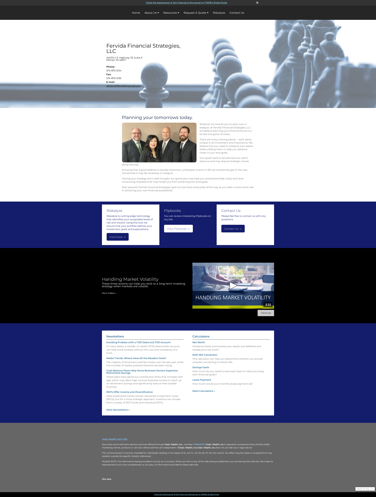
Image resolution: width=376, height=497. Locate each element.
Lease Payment (201, 379)
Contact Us (237, 12)
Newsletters (115, 336)
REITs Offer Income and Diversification (129, 392)
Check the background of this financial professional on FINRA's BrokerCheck (186, 2)
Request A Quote (195, 12)
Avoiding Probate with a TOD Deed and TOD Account (138, 342)
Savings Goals (200, 367)
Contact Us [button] (231, 228)
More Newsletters (118, 409)
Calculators (200, 336)
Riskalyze (219, 12)
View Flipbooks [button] (177, 228)
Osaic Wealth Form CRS (114, 439)
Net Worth (198, 342)
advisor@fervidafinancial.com (123, 85)
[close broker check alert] (257, 2)
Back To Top (363, 489)
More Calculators (203, 391)
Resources (170, 12)
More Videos (109, 293)
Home (136, 12)
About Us (151, 12)
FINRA (196, 444)
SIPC (202, 444)
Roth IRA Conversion (204, 354)
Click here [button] (116, 237)
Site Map (106, 479)
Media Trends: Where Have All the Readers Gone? (136, 358)
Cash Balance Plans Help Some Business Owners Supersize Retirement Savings (142, 371)
